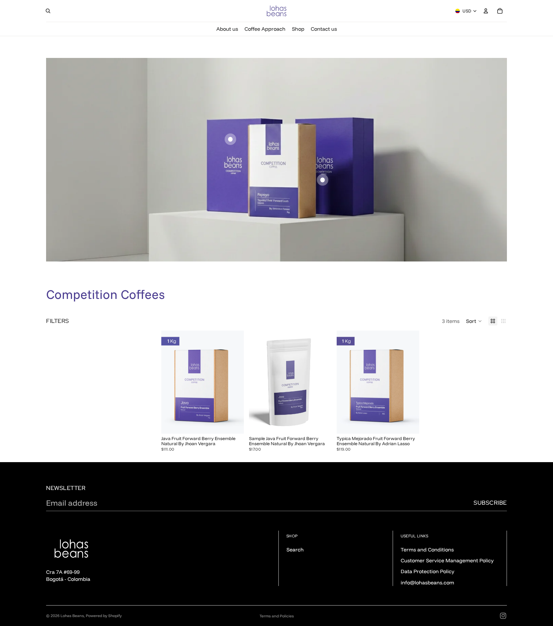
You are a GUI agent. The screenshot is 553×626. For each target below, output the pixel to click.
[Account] (486, 11)
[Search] (48, 11)
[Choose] (234, 423)
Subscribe (490, 502)
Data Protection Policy (427, 571)
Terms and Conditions (427, 549)
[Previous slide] (170, 382)
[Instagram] (503, 616)
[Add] (321, 423)
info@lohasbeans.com (427, 582)
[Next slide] (234, 382)
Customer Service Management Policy (447, 560)
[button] (474, 321)
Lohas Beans (72, 615)
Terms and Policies (277, 616)
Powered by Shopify (104, 615)
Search (295, 549)
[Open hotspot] (230, 139)
